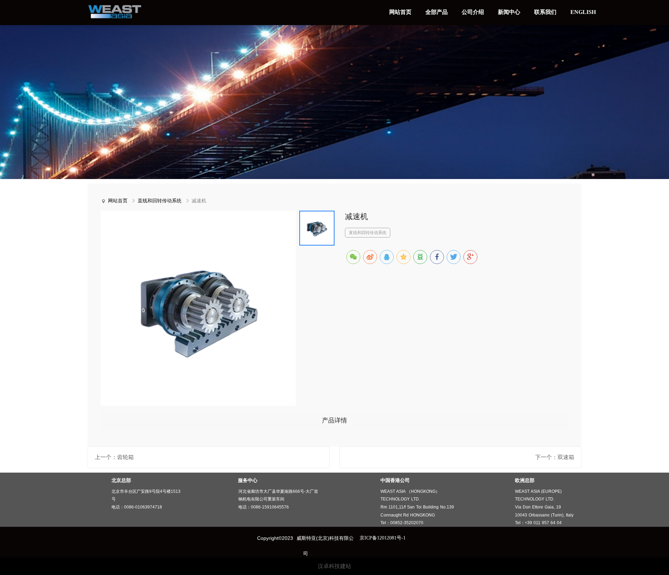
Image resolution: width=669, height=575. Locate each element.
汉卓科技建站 (334, 566)
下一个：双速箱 (554, 457)
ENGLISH (583, 12)
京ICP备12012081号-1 (383, 538)
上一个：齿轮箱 (114, 457)
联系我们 (545, 12)
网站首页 (400, 12)
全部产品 (436, 12)
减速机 (199, 200)
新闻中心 (509, 12)
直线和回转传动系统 (160, 200)
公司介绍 (473, 12)
